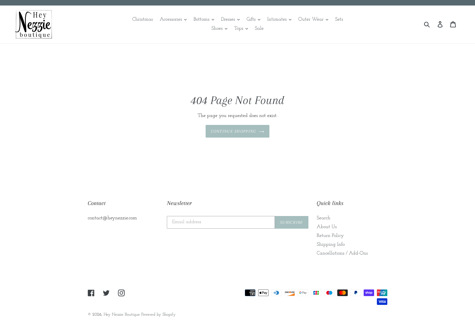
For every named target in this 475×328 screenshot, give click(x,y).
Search (323, 218)
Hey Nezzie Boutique (122, 315)
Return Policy (330, 235)
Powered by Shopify (158, 315)
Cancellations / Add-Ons (342, 253)
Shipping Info (331, 244)
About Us (327, 227)
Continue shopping (233, 131)
